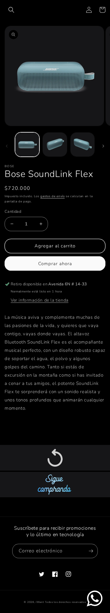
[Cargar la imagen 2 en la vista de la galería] (54, 144)
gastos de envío (52, 196)
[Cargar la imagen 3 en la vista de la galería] (82, 144)
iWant (40, 602)
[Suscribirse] (90, 551)
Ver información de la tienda (39, 300)
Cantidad (13, 211)
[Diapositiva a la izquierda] (6, 146)
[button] (11, 10)
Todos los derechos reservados (65, 602)
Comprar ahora (55, 264)
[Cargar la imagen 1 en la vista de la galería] (27, 144)
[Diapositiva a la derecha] (103, 146)
